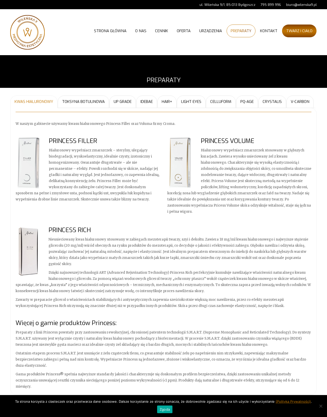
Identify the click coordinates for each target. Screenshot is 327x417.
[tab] (33, 102)
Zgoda (165, 409)
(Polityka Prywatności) (293, 401)
